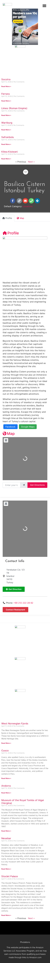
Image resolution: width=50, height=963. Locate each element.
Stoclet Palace (9, 876)
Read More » (6, 86)
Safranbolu (7, 137)
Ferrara (5, 93)
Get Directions (37, 485)
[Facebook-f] (12, 200)
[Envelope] (25, 200)
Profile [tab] (8, 218)
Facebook (10, 426)
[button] (44, 6)
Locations (28, 206)
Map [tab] (22, 218)
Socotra (5, 79)
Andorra (6, 785)
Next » (31, 161)
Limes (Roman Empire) (14, 108)
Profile (13, 233)
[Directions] (37, 200)
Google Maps (28, 426)
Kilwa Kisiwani (9, 151)
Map (11, 433)
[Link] (19, 200)
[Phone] (31, 200)
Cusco (5, 750)
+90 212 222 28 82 (23, 602)
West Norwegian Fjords (14, 723)
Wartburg (6, 122)
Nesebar (6, 838)
